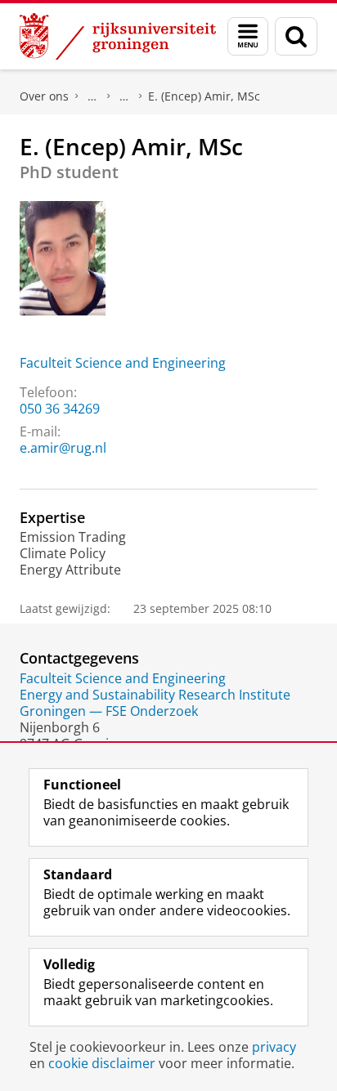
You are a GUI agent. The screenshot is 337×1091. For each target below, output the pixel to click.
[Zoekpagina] (296, 36)
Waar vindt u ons (124, 96)
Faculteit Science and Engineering (123, 363)
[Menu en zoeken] (248, 36)
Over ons (44, 96)
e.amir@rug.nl (63, 448)
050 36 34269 (60, 408)
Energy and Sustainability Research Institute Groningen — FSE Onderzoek (155, 702)
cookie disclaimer (101, 1063)
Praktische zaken (92, 96)
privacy (274, 1047)
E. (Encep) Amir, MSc (204, 96)
